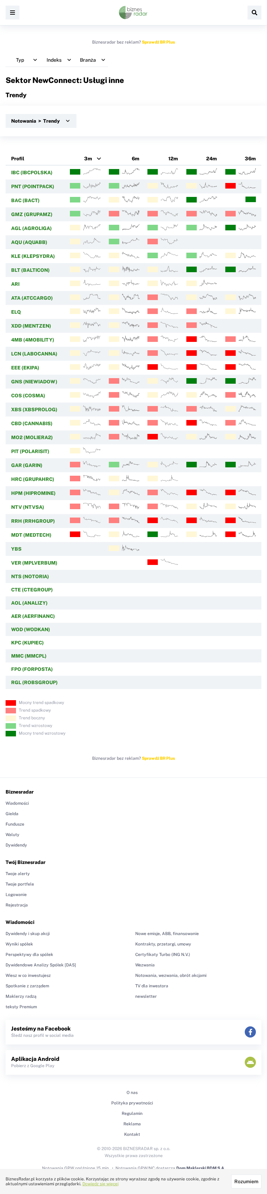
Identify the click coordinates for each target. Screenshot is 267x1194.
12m (173, 158)
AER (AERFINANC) (33, 616)
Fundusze (15, 824)
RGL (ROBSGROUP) (34, 682)
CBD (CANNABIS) (31, 423)
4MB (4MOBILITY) (32, 340)
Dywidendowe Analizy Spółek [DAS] (41, 965)
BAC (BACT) (25, 200)
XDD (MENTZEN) (31, 326)
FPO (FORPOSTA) (32, 669)
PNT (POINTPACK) (32, 186)
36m (250, 158)
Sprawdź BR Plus (158, 42)
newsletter (146, 996)
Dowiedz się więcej (100, 1183)
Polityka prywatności (132, 1103)
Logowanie (16, 894)
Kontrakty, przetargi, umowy (163, 944)
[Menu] (12, 13)
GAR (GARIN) (26, 465)
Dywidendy (16, 845)
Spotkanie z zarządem (27, 985)
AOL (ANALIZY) (29, 603)
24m (211, 158)
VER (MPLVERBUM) (34, 563)
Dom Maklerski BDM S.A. (200, 1168)
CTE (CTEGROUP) (32, 589)
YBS (16, 549)
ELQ (16, 312)
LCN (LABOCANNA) (34, 354)
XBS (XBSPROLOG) (34, 409)
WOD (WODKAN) (30, 629)
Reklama (132, 1124)
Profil (17, 158)
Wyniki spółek (19, 944)
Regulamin (132, 1113)
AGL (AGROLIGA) (31, 228)
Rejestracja (17, 905)
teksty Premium (21, 1006)
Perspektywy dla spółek (29, 954)
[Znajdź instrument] (254, 13)
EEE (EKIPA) (25, 367)
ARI (15, 284)
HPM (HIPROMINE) (33, 493)
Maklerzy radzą (21, 996)
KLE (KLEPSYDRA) (33, 256)
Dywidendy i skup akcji (28, 933)
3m (88, 158)
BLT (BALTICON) (30, 270)
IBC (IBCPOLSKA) (31, 172)
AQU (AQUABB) (29, 242)
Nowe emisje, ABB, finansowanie (167, 933)
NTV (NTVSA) (27, 507)
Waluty (12, 834)
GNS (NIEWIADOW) (34, 381)
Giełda (12, 813)
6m (135, 158)
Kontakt (132, 1134)
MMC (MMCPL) (29, 656)
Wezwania (145, 965)
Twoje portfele (20, 884)
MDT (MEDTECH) (31, 535)
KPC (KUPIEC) (27, 642)
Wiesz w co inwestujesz (28, 975)
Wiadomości (17, 803)
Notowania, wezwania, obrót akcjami (171, 975)
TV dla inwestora (151, 985)
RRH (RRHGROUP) (33, 521)
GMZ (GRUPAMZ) (31, 214)
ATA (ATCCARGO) (32, 298)
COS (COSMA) (28, 395)
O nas (132, 1092)
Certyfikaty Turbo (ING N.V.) (162, 954)
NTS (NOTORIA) (30, 576)
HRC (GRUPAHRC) (32, 479)
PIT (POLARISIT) (30, 451)
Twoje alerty (18, 873)
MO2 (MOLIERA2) (32, 437)
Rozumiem (246, 1181)
